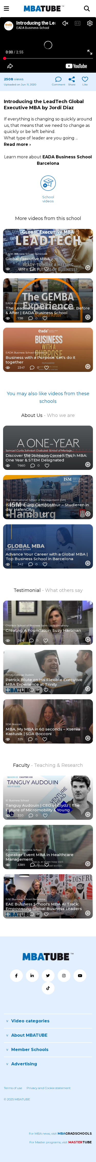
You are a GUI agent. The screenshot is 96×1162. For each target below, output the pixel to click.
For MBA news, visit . (60, 1133)
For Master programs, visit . (60, 1142)
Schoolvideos (48, 199)
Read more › (17, 144)
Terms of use (13, 1088)
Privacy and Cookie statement (49, 1088)
